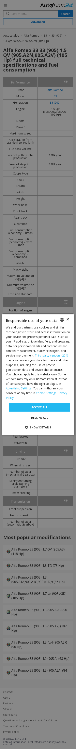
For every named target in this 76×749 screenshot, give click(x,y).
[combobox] (62, 320)
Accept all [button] (39, 407)
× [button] (67, 319)
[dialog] (38, 374)
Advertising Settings (19, 388)
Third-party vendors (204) (51, 356)
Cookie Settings (46, 393)
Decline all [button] (39, 417)
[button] (38, 427)
